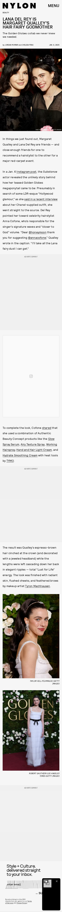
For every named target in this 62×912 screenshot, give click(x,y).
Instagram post (26, 171)
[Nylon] (19, 5)
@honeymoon (37, 232)
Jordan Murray (11, 45)
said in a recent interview (40, 199)
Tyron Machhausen (37, 586)
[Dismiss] (56, 881)
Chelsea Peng (27, 45)
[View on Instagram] (31, 376)
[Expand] (45, 881)
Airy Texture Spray (33, 444)
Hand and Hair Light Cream (34, 449)
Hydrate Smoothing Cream (20, 455)
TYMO (10, 460)
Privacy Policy (22, 903)
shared (46, 427)
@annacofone (37, 237)
